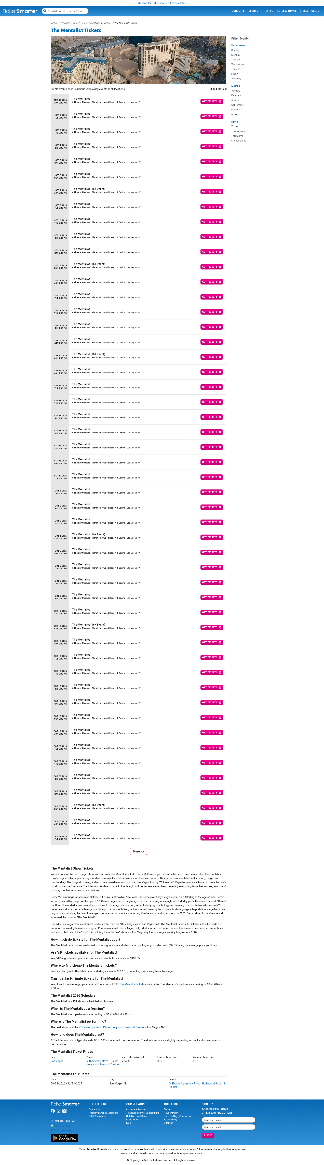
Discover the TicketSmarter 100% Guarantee (162, 3)
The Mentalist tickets (131, 984)
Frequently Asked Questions (103, 1112)
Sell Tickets (311, 10)
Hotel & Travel (286, 10)
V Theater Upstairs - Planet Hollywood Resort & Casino (111, 1027)
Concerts (238, 10)
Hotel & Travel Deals (136, 1116)
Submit (208, 1135)
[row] (138, 101)
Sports (253, 10)
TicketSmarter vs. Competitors (142, 1112)
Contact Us (94, 1109)
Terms (167, 1109)
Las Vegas (57, 1061)
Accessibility (170, 1119)
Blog (128, 1123)
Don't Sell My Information (177, 1116)
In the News (132, 1119)
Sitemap (168, 1123)
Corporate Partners (136, 1109)
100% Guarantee (97, 1116)
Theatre (267, 10)
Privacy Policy (171, 1112)
